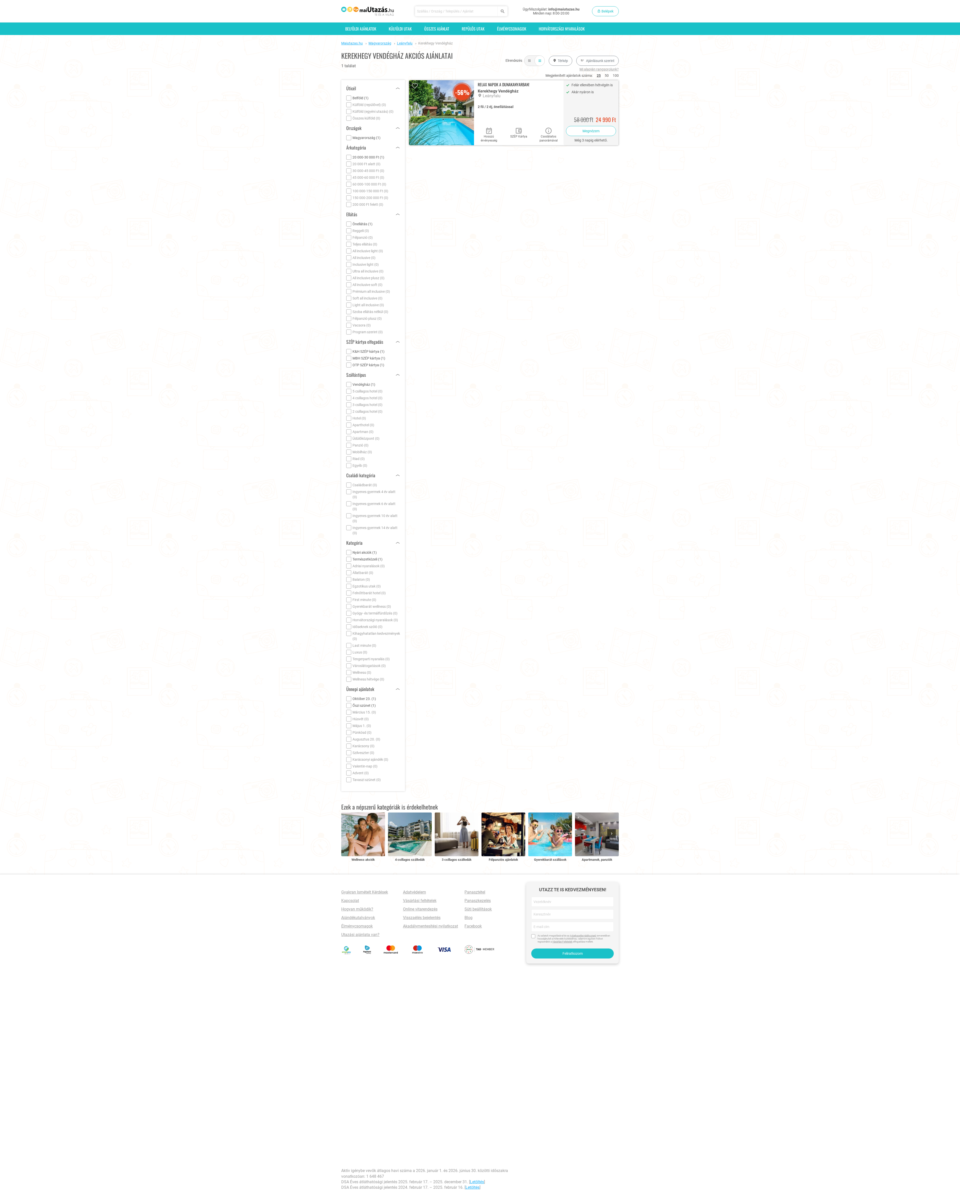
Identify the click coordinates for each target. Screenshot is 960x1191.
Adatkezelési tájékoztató (583, 935)
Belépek (607, 11)
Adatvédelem (414, 892)
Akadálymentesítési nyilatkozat (430, 926)
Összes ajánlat (436, 29)
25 (599, 76)
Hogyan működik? (357, 909)
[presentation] (612, 834)
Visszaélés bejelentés (421, 917)
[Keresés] (502, 11)
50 (607, 76)
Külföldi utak (400, 29)
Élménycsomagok (511, 29)
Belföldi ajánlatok (360, 29)
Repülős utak (473, 29)
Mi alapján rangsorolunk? (599, 69)
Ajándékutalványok (358, 917)
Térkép (563, 61)
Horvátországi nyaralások (562, 29)
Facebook (473, 926)
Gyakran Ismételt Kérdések (364, 892)
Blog (468, 917)
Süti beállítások (478, 909)
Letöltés (477, 1182)
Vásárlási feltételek (419, 900)
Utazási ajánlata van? (360, 934)
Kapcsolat (350, 900)
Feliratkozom (572, 954)
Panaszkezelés (477, 900)
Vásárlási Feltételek (562, 941)
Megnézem (591, 131)
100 (616, 76)
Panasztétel (474, 892)
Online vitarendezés (420, 909)
